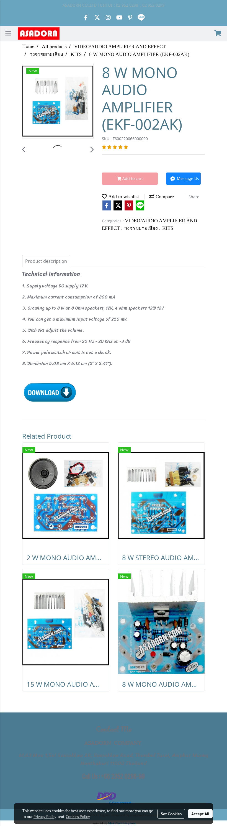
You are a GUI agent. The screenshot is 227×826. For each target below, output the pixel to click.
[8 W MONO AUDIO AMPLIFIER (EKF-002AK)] (57, 101)
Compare (164, 196)
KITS (167, 228)
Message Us (187, 178)
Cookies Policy (78, 816)
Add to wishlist (123, 196)
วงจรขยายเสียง (141, 228)
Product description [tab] (46, 261)
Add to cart (132, 178)
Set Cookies (171, 813)
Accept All (200, 813)
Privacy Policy (44, 816)
